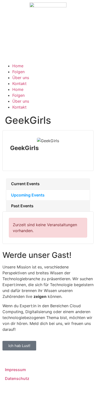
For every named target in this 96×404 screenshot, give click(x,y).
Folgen (18, 71)
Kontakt (19, 83)
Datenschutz (17, 378)
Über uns (20, 77)
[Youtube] (22, 50)
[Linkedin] (8, 50)
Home (17, 65)
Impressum (15, 369)
